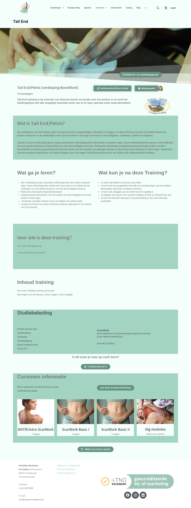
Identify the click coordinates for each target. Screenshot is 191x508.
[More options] (146, 8)
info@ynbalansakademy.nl (31, 499)
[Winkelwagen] (166, 8)
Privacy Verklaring (66, 469)
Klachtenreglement (66, 473)
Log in (173, 8)
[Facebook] (127, 495)
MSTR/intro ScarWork (36, 429)
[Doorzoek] (158, 8)
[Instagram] (135, 495)
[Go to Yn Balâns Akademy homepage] (25, 7)
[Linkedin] (143, 495)
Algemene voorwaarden (68, 465)
